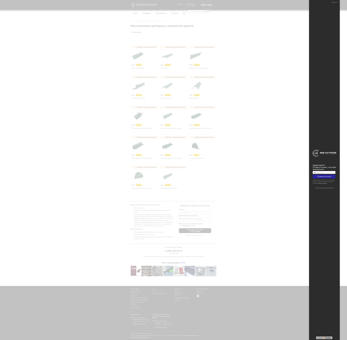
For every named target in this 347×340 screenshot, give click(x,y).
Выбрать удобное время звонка (324, 188)
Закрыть (334, 2)
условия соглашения (322, 183)
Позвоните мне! (324, 176)
